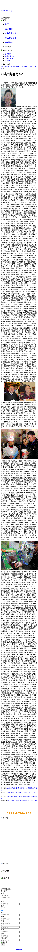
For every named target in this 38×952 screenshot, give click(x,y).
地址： (3, 929)
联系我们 (9, 42)
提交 (3, 944)
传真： (3, 921)
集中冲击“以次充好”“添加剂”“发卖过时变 (22, 792)
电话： (3, 917)
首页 (7, 24)
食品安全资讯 (10, 38)
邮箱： (3, 925)
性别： (3, 906)
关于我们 (9, 29)
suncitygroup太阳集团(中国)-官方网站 (14, 66)
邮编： (3, 934)
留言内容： (5, 895)
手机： (3, 912)
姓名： (3, 901)
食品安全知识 (10, 33)
